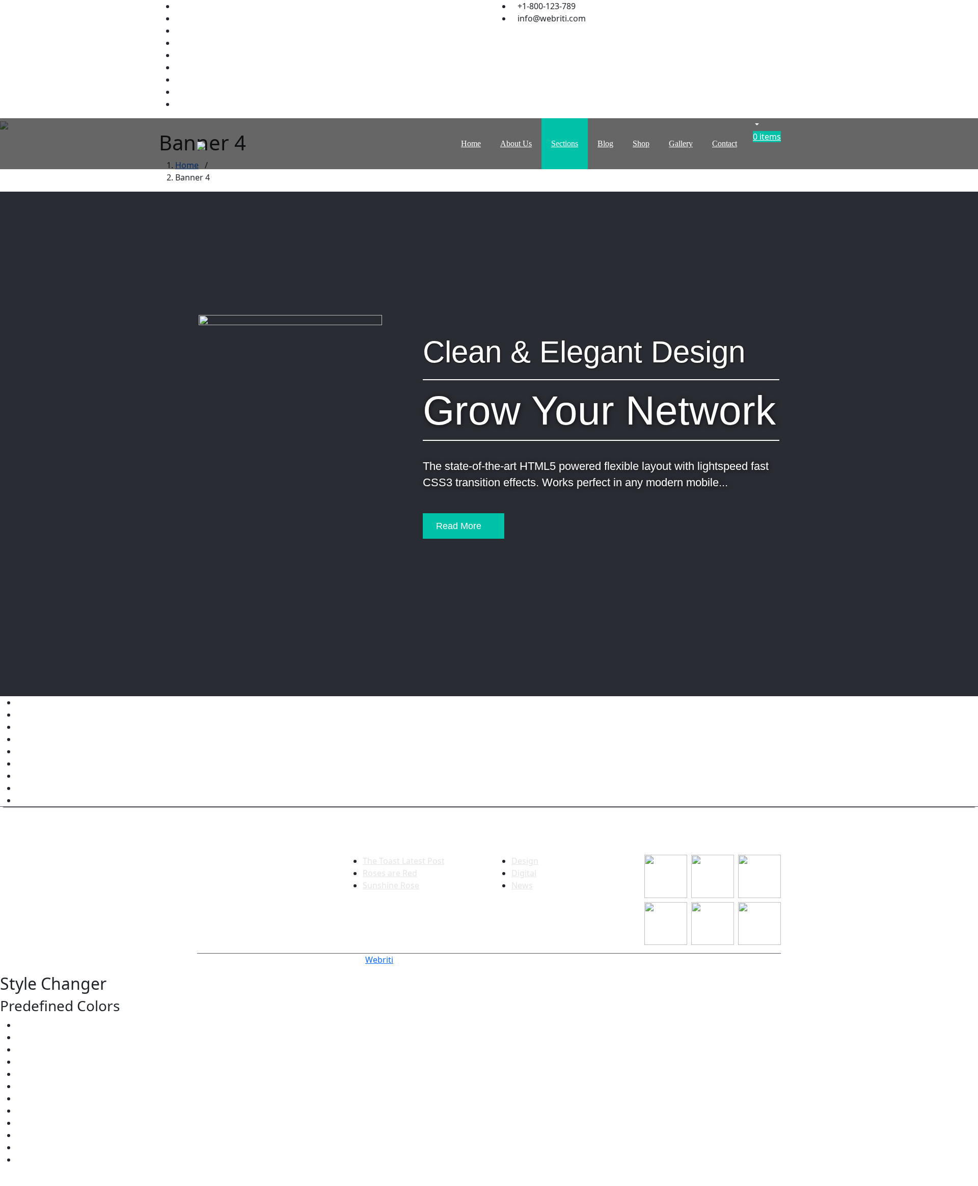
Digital (523, 873)
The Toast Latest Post (404, 860)
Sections (564, 143)
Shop (641, 143)
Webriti (379, 959)
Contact (724, 143)
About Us (516, 143)
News (522, 885)
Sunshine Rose (391, 885)
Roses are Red (390, 873)
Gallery (681, 143)
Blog (605, 143)
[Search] (753, 124)
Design (524, 860)
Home (471, 143)
